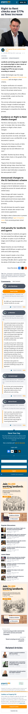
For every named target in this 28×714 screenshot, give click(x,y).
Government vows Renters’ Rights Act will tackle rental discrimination (16, 529)
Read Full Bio (14, 291)
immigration (10, 273)
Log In (14, 471)
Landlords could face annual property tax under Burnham (16, 564)
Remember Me (6, 474)
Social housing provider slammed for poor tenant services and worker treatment (13, 632)
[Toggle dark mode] (16, 2)
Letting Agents (9, 275)
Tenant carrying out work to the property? (15, 640)
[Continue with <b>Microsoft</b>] (19, 451)
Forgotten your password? (17, 474)
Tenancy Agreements (13, 276)
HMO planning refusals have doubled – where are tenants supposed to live (16, 558)
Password (3, 464)
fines (5, 273)
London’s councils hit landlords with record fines (17, 653)
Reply (24, 307)
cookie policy (22, 703)
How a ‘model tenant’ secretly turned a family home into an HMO (16, 541)
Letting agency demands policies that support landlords (17, 672)
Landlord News (5, 58)
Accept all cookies (14, 706)
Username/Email (5, 459)
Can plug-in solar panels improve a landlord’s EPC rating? (15, 577)
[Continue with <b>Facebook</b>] (8, 451)
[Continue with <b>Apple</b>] (12, 451)
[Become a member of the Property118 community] (14, 496)
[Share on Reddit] (26, 268)
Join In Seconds (20, 443)
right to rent (16, 275)
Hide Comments (16, 281)
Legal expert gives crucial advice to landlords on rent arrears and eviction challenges (17, 663)
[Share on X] (22, 268)
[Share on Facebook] (19, 268)
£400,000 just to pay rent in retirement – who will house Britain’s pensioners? (17, 535)
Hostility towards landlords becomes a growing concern (16, 548)
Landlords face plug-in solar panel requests (15, 570)
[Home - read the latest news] (8, 2)
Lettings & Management (14, 58)
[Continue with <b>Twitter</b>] (15, 451)
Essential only (14, 711)
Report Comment (17, 307)
